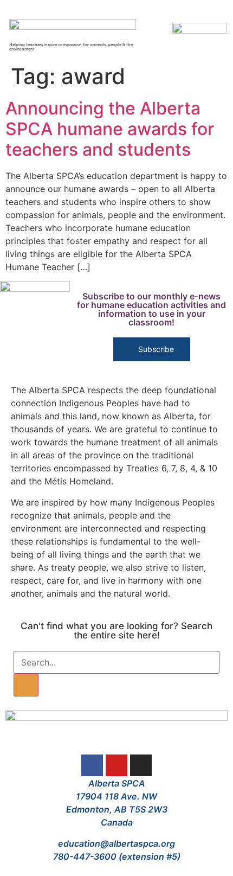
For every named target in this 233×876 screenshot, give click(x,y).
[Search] (26, 685)
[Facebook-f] (92, 765)
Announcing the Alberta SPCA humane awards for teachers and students (109, 129)
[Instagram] (141, 765)
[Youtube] (116, 765)
